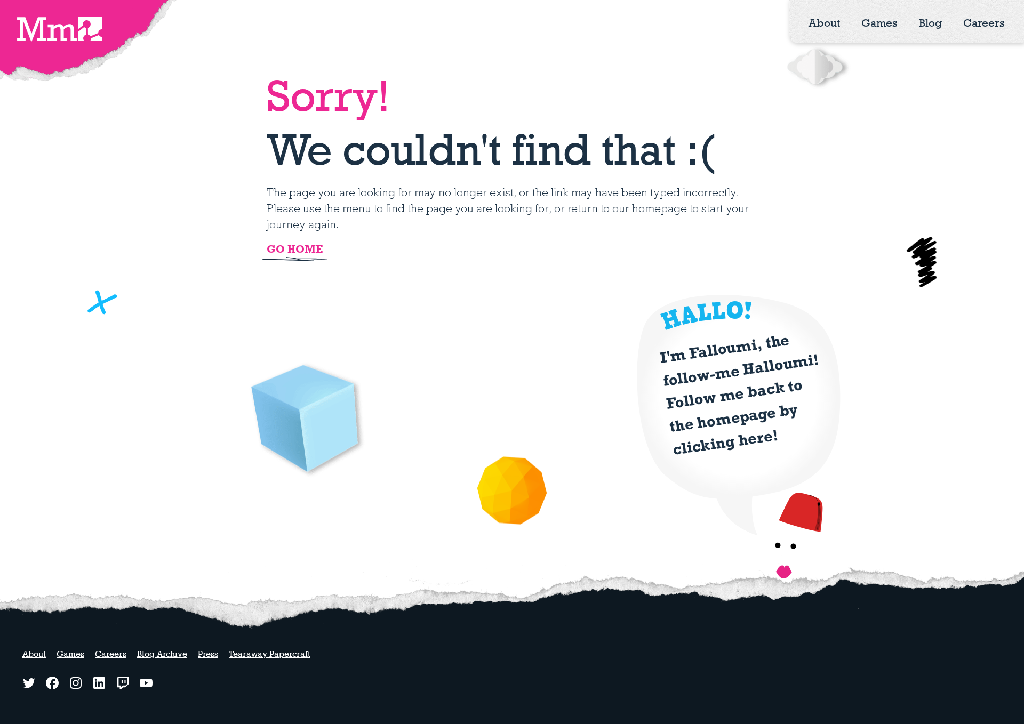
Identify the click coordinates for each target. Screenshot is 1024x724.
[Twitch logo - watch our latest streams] (122, 683)
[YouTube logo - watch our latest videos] (146, 683)
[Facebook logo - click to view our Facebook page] (52, 683)
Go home (295, 249)
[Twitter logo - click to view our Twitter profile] (29, 683)
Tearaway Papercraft (269, 654)
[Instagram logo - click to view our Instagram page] (75, 683)
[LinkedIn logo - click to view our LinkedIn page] (99, 683)
